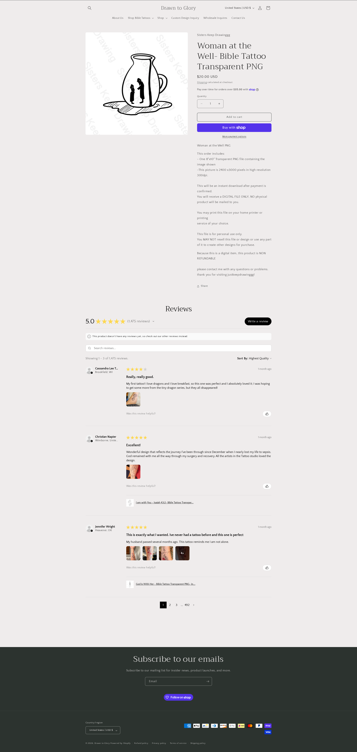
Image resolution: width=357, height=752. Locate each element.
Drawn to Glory (102, 743)
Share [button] (204, 286)
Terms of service (178, 743)
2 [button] (170, 605)
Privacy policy (159, 743)
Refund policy (141, 743)
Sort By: (242, 358)
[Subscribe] (208, 681)
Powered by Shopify (120, 743)
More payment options (234, 136)
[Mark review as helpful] (267, 414)
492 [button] (187, 605)
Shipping (202, 82)
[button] (90, 8)
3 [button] (176, 605)
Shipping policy (198, 743)
